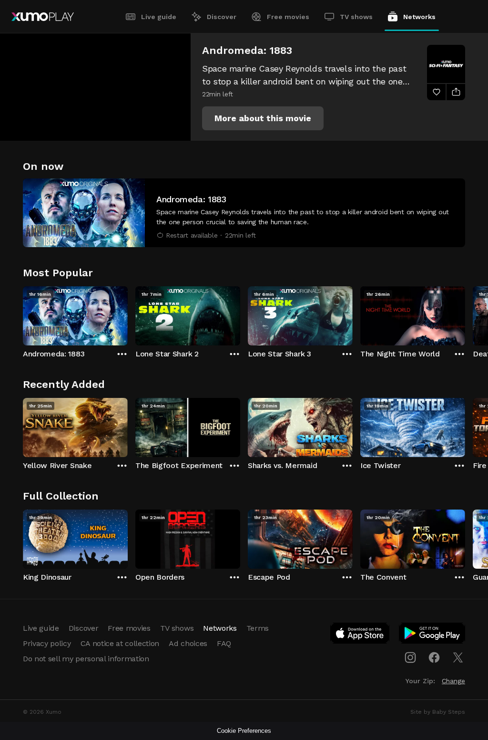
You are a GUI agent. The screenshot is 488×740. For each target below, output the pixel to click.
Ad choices (188, 643)
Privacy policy (47, 643)
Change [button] (453, 681)
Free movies (288, 17)
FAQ (224, 643)
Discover (221, 17)
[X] (458, 657)
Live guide (158, 17)
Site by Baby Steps (437, 712)
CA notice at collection (120, 643)
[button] (263, 118)
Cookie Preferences (244, 730)
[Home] (42, 16)
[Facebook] (434, 657)
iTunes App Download (360, 635)
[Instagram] (410, 657)
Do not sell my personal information (86, 658)
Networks (419, 17)
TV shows (356, 17)
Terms (257, 628)
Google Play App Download (432, 635)
